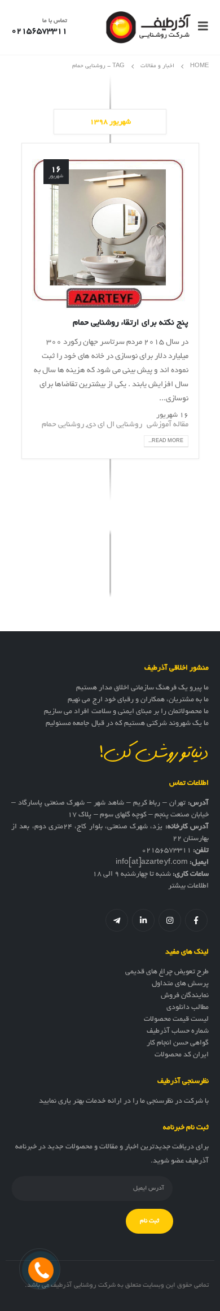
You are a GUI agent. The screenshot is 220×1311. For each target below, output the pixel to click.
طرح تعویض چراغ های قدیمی (167, 972)
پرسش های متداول (180, 984)
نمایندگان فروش (185, 996)
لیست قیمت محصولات (176, 1020)
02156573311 (166, 851)
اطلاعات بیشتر (188, 886)
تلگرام (116, 920)
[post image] (110, 232)
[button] (200, 27)
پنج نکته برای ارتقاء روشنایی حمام (130, 322)
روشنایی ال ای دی (114, 425)
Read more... (165, 441)
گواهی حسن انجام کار (178, 1043)
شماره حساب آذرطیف (178, 1031)
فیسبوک (196, 920)
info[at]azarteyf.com (152, 863)
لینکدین (143, 920)
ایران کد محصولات (182, 1055)
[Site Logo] (148, 27)
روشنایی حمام (63, 425)
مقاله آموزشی (167, 425)
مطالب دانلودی (187, 1008)
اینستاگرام (170, 920)
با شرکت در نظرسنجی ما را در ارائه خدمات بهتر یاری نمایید (124, 1101)
